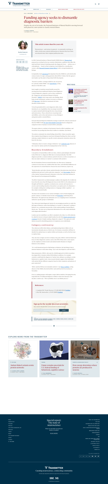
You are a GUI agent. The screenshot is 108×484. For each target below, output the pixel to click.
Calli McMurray (47, 373)
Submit (64, 310)
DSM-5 (40, 97)
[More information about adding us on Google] (49, 13)
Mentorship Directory (94, 430)
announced (45, 74)
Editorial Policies (95, 441)
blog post (37, 101)
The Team (97, 421)
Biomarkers (18, 67)
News (25, 9)
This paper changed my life (14, 427)
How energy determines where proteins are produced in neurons (85, 367)
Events (10, 437)
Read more (54, 433)
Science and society (20, 69)
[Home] (54, 468)
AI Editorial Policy (95, 443)
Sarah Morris (53, 83)
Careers (98, 434)
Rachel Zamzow (29, 30)
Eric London (67, 172)
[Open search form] (95, 4)
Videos (10, 431)
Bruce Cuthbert (65, 267)
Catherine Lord (65, 144)
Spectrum (30, 13)
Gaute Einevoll (78, 373)
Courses (10, 439)
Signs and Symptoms (22, 70)
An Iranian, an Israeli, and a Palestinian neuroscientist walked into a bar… (80, 92)
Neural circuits (24, 68)
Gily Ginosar (85, 95)
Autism (40, 318)
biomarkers (60, 195)
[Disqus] (54, 396)
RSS (99, 436)
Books (9, 433)
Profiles (10, 425)
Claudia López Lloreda (18, 370)
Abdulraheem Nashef (80, 97)
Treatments (25, 70)
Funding (19, 68)
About (94, 419)
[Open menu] (99, 4)
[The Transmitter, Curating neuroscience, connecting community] (19, 4)
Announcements (96, 432)
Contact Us (97, 449)
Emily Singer (78, 111)
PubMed (67, 290)
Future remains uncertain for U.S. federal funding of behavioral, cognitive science (53, 367)
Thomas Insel (68, 60)
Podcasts (10, 429)
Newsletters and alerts (94, 425)
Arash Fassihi (78, 95)
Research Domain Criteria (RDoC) (49, 68)
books (13, 435)
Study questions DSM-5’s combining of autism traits (80, 102)
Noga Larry (76, 96)
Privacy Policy (96, 445)
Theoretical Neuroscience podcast (80, 362)
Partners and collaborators (93, 423)
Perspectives (36, 9)
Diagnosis (24, 67)
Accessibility (96, 447)
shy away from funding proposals (53, 122)
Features (10, 423)
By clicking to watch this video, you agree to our (85, 355)
